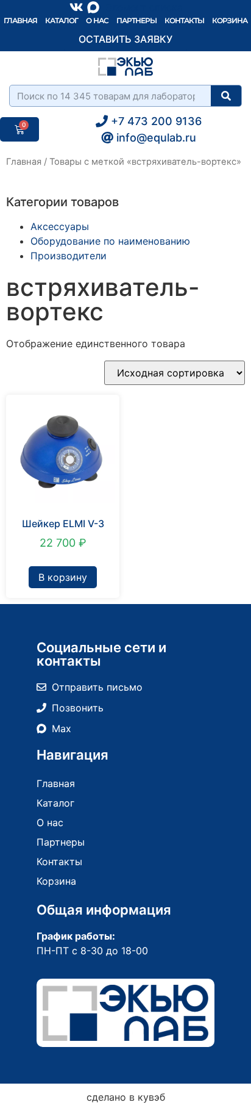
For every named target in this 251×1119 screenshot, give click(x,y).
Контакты (184, 20)
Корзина (229, 20)
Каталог (61, 20)
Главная (20, 20)
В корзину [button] (62, 577)
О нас (97, 20)
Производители (68, 256)
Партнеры (136, 20)
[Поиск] (226, 95)
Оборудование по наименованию (110, 241)
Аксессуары (59, 226)
